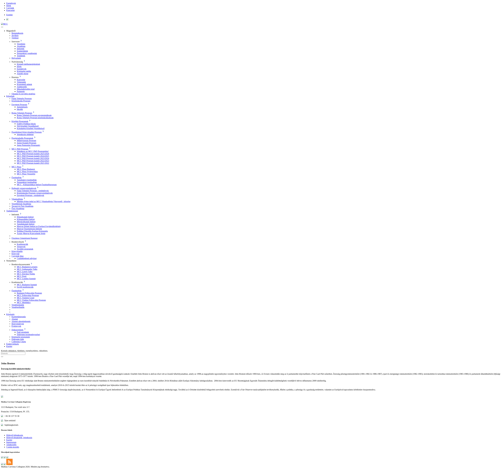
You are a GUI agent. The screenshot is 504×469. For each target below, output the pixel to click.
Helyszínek (16, 58)
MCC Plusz (16, 167)
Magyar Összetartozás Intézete (29, 229)
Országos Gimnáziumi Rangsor (25, 238)
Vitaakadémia (17, 199)
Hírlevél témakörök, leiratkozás (19, 437)
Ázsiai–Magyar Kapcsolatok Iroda (31, 233)
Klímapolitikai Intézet (26, 219)
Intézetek (20, 49)
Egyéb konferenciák (25, 287)
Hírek (8, 5)
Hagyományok (18, 324)
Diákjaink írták (18, 339)
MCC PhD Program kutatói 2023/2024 (33, 158)
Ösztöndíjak (17, 177)
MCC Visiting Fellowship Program (31, 300)
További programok (25, 249)
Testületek (21, 56)
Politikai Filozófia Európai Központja (32, 231)
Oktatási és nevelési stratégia (23, 94)
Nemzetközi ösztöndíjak (27, 182)
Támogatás (21, 82)
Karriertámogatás (19, 317)
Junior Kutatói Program (26, 143)
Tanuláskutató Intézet (25, 224)
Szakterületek (22, 51)
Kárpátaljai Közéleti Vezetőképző (30, 128)
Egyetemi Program (19, 104)
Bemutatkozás (17, 33)
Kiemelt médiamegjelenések (28, 64)
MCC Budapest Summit (27, 285)
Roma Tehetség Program (22, 113)
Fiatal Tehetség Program (22, 98)
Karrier (9, 346)
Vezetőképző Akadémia (21, 204)
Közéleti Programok (20, 121)
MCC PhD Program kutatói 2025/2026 (33, 154)
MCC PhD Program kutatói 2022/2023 (33, 161)
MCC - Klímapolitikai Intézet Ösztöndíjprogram (37, 185)
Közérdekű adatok (24, 84)
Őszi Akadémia (18, 208)
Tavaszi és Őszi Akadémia (22, 206)
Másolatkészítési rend (26, 89)
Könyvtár (15, 254)
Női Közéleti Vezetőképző (28, 126)
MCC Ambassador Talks (27, 269)
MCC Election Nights (26, 274)
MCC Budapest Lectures (27, 267)
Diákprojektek (17, 330)
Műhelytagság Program (26, 140)
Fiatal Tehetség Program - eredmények (33, 191)
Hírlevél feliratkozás (14, 435)
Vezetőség (21, 44)
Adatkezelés (22, 87)
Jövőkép (15, 35)
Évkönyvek (16, 326)
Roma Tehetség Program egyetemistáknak (34, 115)
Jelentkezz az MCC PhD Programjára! (33, 151)
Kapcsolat (10, 10)
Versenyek (21, 246)
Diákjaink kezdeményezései (28, 334)
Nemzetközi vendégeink (27, 53)
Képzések (10, 96)
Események (11, 3)
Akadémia (21, 46)
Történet (15, 38)
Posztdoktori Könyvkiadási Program (27, 132)
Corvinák (10, 8)
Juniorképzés (22, 107)
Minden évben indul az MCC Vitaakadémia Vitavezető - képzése (43, 201)
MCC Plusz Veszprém (26, 174)
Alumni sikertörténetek (21, 321)
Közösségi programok (21, 337)
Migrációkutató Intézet (26, 222)
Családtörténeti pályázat (26, 258)
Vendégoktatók (18, 305)
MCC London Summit (26, 278)
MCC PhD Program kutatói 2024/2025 (33, 156)
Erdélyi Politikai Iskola (26, 124)
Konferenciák (22, 244)
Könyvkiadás (17, 251)
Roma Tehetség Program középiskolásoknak (35, 118)
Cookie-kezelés (12, 447)
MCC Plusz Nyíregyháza (27, 171)
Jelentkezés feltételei (25, 134)
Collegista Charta (19, 341)
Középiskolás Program (21, 101)
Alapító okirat (22, 73)
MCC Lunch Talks (24, 271)
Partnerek (21, 91)
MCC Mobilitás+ (24, 302)
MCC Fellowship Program (28, 295)
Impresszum (11, 442)
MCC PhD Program (20, 149)
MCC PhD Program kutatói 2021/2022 (33, 163)
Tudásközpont (12, 211)
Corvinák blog (17, 256)
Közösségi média (24, 71)
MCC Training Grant (25, 298)
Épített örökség (12, 344)
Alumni (15, 319)
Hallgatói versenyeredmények (24, 188)
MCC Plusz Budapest (26, 169)
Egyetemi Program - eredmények (30, 195)
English (9, 15)
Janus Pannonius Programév (28, 145)
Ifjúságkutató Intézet (25, 217)
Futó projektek (23, 332)
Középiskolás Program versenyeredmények (35, 193)
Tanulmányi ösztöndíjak (27, 180)
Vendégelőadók (18, 307)
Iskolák (20, 109)
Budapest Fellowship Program (29, 293)
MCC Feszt (21, 276)
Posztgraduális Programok (22, 138)
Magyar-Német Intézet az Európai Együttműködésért (39, 226)
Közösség (10, 314)
